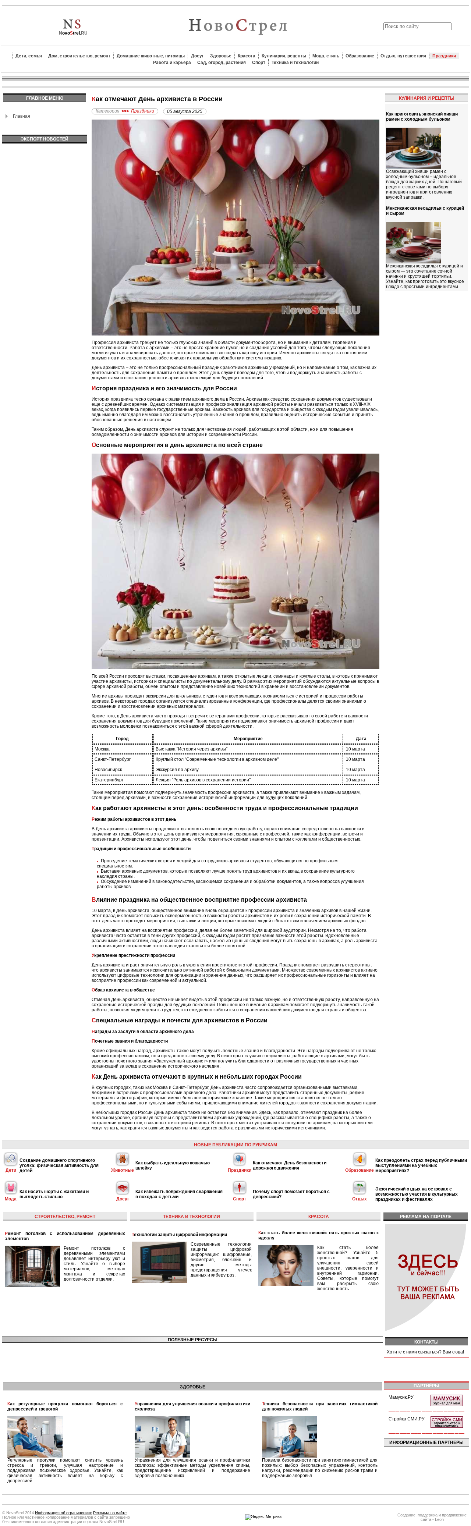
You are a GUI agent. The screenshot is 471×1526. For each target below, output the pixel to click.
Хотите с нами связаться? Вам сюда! (425, 1352)
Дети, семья (28, 55)
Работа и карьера (172, 62)
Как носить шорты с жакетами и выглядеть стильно (54, 1194)
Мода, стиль (325, 55)
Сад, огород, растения (221, 62)
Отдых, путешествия (403, 55)
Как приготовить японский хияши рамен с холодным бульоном (422, 116)
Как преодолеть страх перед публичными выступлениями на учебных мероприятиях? (421, 1165)
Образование (360, 55)
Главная (21, 116)
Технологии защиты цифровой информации (179, 1234)
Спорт (258, 62)
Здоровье (220, 55)
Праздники (444, 55)
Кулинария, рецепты (284, 55)
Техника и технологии (295, 62)
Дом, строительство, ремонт (79, 55)
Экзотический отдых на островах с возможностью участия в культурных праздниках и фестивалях (416, 1194)
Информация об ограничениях (63, 1513)
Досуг (197, 55)
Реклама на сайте (110, 1513)
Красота (246, 55)
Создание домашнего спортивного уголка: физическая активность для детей (59, 1165)
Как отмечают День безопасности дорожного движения (289, 1165)
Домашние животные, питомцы (151, 55)
